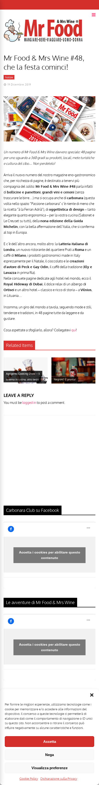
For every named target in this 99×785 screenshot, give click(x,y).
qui (73, 330)
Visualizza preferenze (49, 768)
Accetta (49, 742)
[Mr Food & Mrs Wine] (43, 50)
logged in (29, 403)
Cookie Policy (28, 778)
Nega (49, 755)
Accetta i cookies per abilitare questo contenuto (49, 555)
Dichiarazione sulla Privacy (58, 778)
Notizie (9, 77)
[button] (91, 695)
